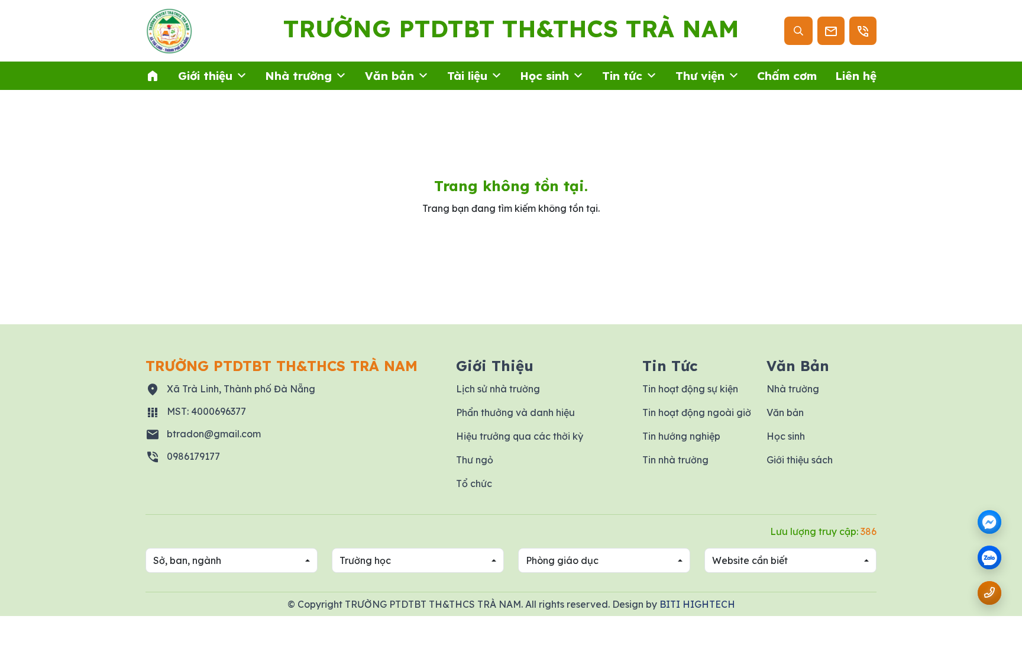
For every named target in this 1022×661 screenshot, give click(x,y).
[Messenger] (989, 522)
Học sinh (544, 76)
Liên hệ (856, 76)
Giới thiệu (205, 76)
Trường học (365, 560)
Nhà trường (298, 76)
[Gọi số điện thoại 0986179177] (989, 592)
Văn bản (389, 76)
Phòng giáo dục (562, 560)
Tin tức (622, 76)
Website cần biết (750, 560)
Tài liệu (467, 76)
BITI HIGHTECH (697, 604)
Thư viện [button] (700, 76)
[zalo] (989, 558)
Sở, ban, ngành (187, 560)
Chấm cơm (787, 76)
